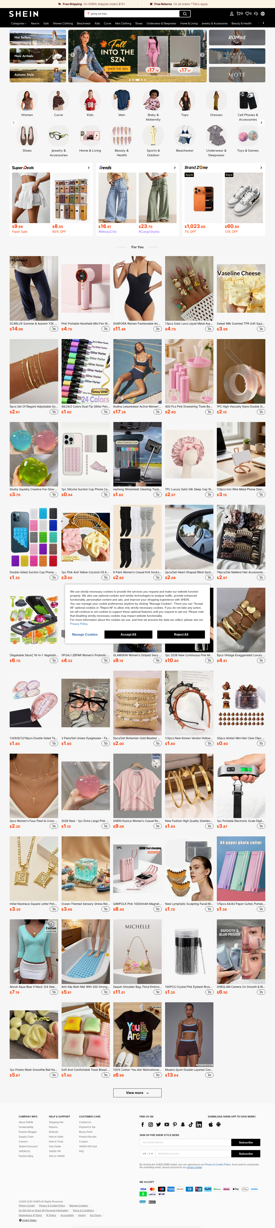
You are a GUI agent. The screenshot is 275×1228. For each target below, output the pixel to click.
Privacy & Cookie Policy (218, 1164)
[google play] (218, 1126)
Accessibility (67, 1215)
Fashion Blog (26, 1156)
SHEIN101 (24, 1151)
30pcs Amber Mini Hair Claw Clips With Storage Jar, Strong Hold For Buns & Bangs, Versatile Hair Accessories (241, 738)
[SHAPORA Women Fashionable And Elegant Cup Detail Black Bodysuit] (137, 288)
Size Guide (55, 1146)
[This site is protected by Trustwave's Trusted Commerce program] (143, 1201)
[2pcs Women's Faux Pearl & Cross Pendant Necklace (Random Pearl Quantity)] (34, 786)
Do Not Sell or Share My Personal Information (43, 1210)
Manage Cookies (78, 1205)
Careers (23, 1141)
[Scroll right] (263, 23)
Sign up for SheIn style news (159, 1135)
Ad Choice (95, 1215)
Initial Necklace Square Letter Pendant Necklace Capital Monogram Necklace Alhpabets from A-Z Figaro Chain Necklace (34, 903)
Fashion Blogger (28, 1132)
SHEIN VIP (55, 1151)
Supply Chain (26, 1136)
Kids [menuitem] (97, 23)
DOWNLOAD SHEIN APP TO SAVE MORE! (232, 1116)
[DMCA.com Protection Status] (152, 1201)
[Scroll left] (258, 23)
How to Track (56, 1141)
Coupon (83, 1141)
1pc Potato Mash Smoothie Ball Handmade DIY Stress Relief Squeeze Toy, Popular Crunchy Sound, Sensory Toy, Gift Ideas (34, 1069)
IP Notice (51, 1215)
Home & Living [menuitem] (189, 23)
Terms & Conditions (83, 1210)
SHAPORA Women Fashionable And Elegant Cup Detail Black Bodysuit (137, 323)
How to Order (56, 1136)
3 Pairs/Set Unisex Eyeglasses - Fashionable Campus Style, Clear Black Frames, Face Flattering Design (85, 738)
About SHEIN (26, 1122)
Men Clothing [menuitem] (123, 23)
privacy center (194, 1167)
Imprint (82, 1215)
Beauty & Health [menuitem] (242, 23)
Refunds (53, 1132)
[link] (69, 4)
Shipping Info (56, 1122)
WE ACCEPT (147, 1182)
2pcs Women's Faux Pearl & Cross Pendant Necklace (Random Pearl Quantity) (34, 820)
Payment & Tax (87, 1127)
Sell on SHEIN (57, 1156)
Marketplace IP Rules (30, 1215)
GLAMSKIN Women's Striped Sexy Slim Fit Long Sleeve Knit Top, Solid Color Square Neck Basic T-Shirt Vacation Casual (137, 655)
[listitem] (34, 294)
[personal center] (231, 13)
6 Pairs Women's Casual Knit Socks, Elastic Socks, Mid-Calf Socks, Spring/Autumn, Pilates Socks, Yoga (137, 572)
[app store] (211, 1126)
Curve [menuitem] (107, 23)
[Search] (184, 13)
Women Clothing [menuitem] (63, 23)
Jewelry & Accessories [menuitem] (214, 23)
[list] (172, 1124)
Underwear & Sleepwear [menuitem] (161, 23)
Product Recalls (87, 1136)
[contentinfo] (200, 1191)
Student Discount (28, 1146)
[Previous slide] (72, 54)
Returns (53, 1127)
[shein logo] (23, 13)
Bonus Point (85, 1132)
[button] (255, 13)
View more (135, 1093)
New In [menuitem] (35, 23)
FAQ (81, 1151)
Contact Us (85, 1122)
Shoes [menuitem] (139, 23)
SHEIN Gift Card (88, 1146)
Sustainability (26, 1127)
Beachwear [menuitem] (84, 23)
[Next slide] (202, 54)
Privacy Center (27, 1205)
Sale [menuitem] (46, 23)
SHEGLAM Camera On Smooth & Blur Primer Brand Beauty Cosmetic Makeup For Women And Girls (241, 986)
